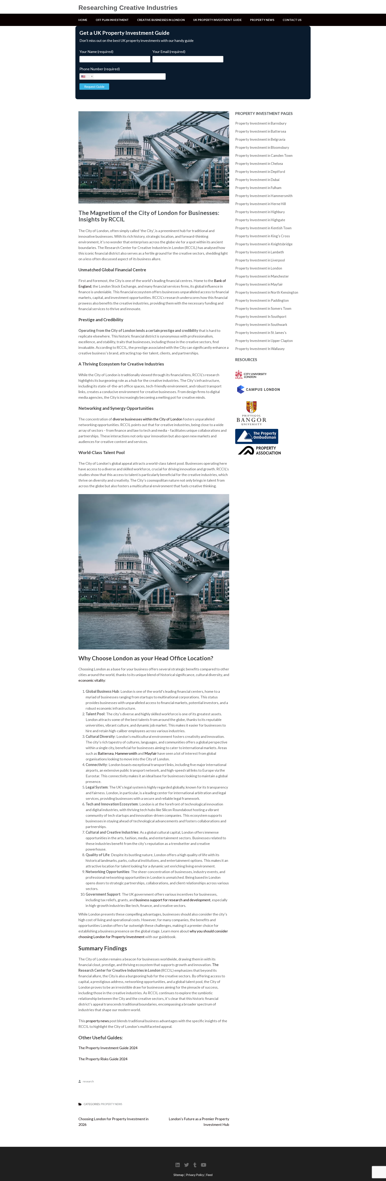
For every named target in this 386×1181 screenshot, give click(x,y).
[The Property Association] (258, 447)
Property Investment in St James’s (260, 332)
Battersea (106, 753)
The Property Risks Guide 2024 (102, 1059)
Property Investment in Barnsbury (260, 123)
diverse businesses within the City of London (147, 419)
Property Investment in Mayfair (259, 284)
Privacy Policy (195, 1175)
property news (97, 1021)
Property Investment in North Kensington (266, 292)
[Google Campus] (258, 385)
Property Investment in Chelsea (259, 163)
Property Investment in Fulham (258, 188)
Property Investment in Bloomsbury (262, 147)
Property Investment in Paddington (262, 300)
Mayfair (150, 753)
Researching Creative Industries (128, 7)
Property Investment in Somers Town (263, 308)
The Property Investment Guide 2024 (107, 1048)
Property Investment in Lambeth (259, 252)
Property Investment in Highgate (260, 220)
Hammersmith (126, 753)
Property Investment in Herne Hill (260, 204)
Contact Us (292, 20)
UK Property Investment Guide (217, 20)
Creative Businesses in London (161, 20)
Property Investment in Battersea (260, 131)
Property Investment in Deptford (260, 171)
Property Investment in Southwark (261, 324)
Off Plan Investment (112, 20)
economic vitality (91, 680)
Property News (262, 20)
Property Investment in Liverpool (260, 260)
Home (82, 20)
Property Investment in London (258, 268)
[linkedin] (178, 1165)
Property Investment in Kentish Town (263, 228)
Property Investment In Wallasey (260, 349)
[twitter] (186, 1165)
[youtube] (203, 1165)
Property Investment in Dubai (257, 180)
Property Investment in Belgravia (260, 139)
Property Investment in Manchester (262, 276)
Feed (209, 1175)
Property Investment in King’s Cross (262, 236)
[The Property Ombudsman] (256, 431)
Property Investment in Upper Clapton (264, 341)
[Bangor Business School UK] (251, 399)
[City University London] (251, 369)
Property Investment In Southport (260, 316)
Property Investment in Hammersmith (264, 196)
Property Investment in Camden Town (264, 155)
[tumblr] (194, 1165)
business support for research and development (173, 900)
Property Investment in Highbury (260, 212)
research (88, 1081)
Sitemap (178, 1175)
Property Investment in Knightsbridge (264, 244)
